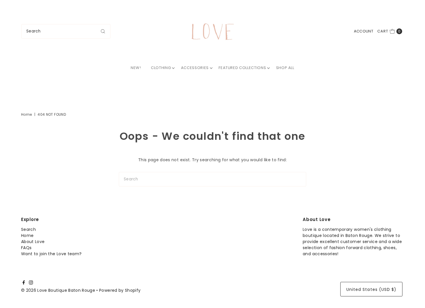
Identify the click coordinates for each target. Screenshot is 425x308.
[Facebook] (24, 283)
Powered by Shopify (120, 290)
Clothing (161, 67)
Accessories (195, 67)
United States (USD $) (371, 289)
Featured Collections (242, 67)
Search (28, 229)
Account (363, 31)
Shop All (285, 67)
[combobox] (65, 31)
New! (136, 67)
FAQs (26, 248)
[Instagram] (31, 283)
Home (26, 114)
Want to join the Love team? (51, 254)
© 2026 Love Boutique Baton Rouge (58, 290)
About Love (33, 241)
